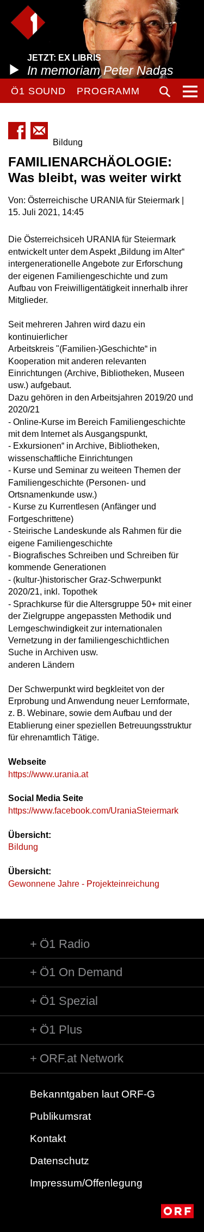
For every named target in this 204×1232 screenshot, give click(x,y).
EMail (39, 130)
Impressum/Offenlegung (86, 1183)
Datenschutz (59, 1160)
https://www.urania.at (48, 774)
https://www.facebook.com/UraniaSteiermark (93, 810)
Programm (108, 91)
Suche (164, 91)
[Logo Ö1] (28, 22)
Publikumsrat (60, 1116)
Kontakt (48, 1138)
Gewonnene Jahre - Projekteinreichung (83, 883)
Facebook (17, 130)
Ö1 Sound (38, 91)
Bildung (23, 847)
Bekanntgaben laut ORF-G (92, 1094)
